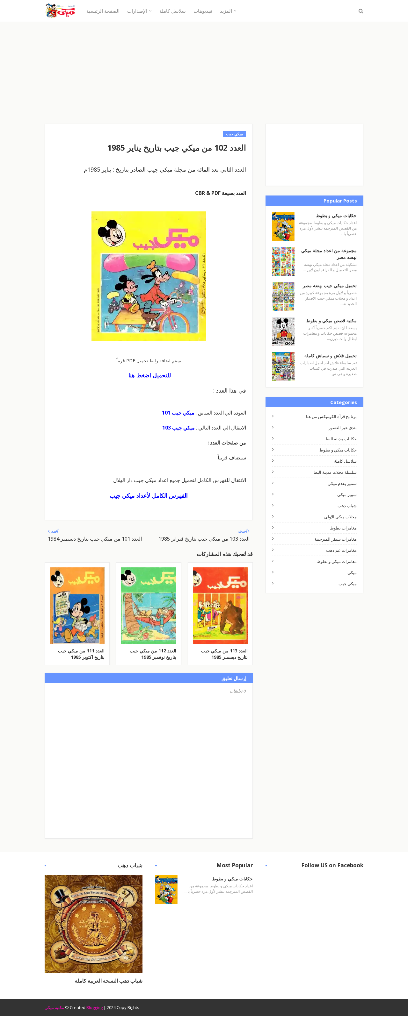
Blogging (94, 1007)
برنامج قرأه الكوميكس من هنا (331, 416)
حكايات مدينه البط (341, 439)
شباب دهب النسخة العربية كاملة (108, 980)
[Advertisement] (204, 79)
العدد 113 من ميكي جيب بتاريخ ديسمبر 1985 (224, 654)
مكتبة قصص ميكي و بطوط (331, 320)
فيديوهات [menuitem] (202, 11)
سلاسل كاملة (345, 461)
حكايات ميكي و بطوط (336, 215)
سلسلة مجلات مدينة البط (335, 472)
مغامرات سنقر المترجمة (336, 539)
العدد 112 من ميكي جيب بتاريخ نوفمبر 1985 (153, 654)
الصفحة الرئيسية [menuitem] (103, 11)
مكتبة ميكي (54, 1007)
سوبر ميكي (347, 494)
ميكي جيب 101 (178, 412)
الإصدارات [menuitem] (137, 11)
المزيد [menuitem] (226, 11)
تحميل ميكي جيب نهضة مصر (330, 285)
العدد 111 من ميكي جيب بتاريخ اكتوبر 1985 (81, 654)
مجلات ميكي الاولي (340, 517)
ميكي (352, 572)
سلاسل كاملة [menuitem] (172, 11)
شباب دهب (347, 505)
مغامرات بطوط (343, 528)
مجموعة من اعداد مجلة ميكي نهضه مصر (329, 253)
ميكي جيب (348, 583)
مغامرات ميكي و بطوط (337, 561)
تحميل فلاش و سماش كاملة (330, 355)
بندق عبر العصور (343, 427)
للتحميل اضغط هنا (149, 375)
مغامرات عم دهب (341, 550)
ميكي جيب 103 (178, 427)
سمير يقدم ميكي (342, 483)
